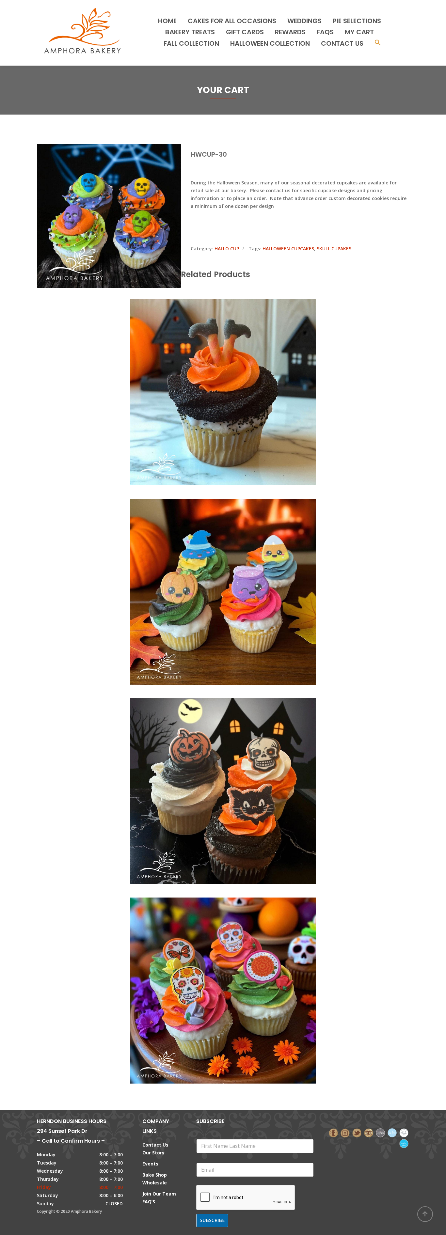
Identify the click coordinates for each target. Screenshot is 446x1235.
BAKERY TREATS (190, 32)
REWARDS (290, 32)
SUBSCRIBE (212, 1220)
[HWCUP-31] (212, 363)
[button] (377, 43)
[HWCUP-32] (212, 562)
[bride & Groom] (380, 1132)
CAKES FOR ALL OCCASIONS (232, 20)
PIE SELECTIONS (357, 20)
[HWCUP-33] (212, 762)
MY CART (359, 32)
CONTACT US (342, 43)
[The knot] (392, 1132)
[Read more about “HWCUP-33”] (234, 762)
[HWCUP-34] (212, 961)
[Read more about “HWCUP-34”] (234, 961)
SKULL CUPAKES (334, 248)
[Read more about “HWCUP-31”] (234, 363)
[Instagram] (345, 1132)
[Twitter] (357, 1132)
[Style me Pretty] (404, 1132)
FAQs (325, 32)
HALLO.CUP (227, 248)
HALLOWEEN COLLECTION (270, 43)
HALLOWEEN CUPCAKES (288, 248)
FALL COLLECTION (191, 43)
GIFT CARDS (245, 32)
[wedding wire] (404, 1143)
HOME (167, 20)
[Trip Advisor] (368, 1132)
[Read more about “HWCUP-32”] (234, 562)
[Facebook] (333, 1132)
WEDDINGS (304, 20)
